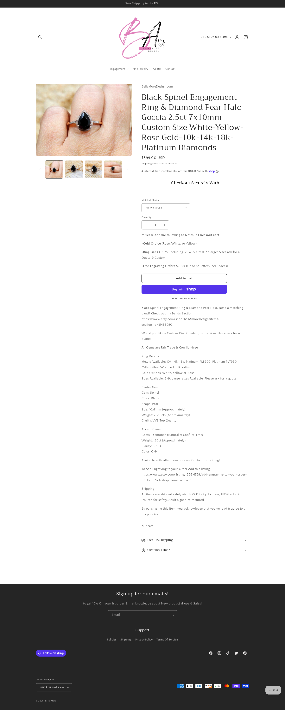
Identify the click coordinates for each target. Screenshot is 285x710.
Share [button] (149, 526)
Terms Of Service (167, 639)
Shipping (147, 163)
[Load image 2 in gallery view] (74, 169)
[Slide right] (127, 169)
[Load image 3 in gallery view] (93, 169)
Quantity (146, 217)
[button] (40, 37)
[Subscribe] (173, 614)
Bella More (50, 701)
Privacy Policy (144, 639)
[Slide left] (40, 169)
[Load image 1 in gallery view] (54, 169)
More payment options (184, 298)
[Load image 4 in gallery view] (113, 169)
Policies (112, 639)
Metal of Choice (151, 200)
